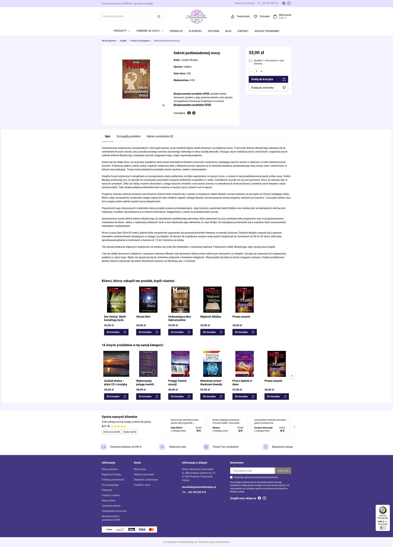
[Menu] (388, 506)
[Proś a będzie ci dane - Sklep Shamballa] (245, 364)
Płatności (107, 490)
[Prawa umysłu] (245, 300)
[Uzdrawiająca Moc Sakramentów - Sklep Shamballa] (180, 300)
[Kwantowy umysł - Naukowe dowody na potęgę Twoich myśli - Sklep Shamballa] (213, 364)
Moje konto (140, 469)
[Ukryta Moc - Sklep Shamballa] (148, 300)
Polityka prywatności (113, 479)
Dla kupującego (110, 484)
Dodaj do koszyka (262, 79)
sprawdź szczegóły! (143, 3)
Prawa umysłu (241, 316)
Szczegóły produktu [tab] (129, 136)
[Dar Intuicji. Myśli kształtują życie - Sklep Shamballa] (116, 300)
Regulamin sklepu (111, 474)
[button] (282, 16)
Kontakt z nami (142, 484)
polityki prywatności (268, 477)
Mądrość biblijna (210, 316)
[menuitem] (122, 31)
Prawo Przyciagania (140, 40)
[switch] (383, 527)
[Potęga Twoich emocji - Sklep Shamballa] (180, 364)
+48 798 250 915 (269, 3)
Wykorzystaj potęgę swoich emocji (145, 384)
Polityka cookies (110, 495)
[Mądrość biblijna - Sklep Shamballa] (213, 300)
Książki (123, 40)
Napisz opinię (129, 432)
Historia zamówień (144, 474)
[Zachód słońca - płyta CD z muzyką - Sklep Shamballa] (116, 364)
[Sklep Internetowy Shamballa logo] (196, 16)
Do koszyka (113, 332)
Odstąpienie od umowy (114, 511)
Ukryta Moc (143, 316)
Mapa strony (108, 500)
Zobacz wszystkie (111, 432)
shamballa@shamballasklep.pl (199, 487)
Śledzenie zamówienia (146, 479)
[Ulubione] (126, 289)
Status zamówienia (245, 3)
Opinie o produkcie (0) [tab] (160, 136)
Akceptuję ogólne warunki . (256, 477)
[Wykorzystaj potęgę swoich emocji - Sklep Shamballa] (148, 364)
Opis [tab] (107, 136)
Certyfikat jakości (111, 505)
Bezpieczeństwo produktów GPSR (192, 104)
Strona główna (109, 40)
